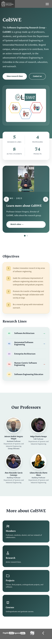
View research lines (15, 76)
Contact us (37, 76)
